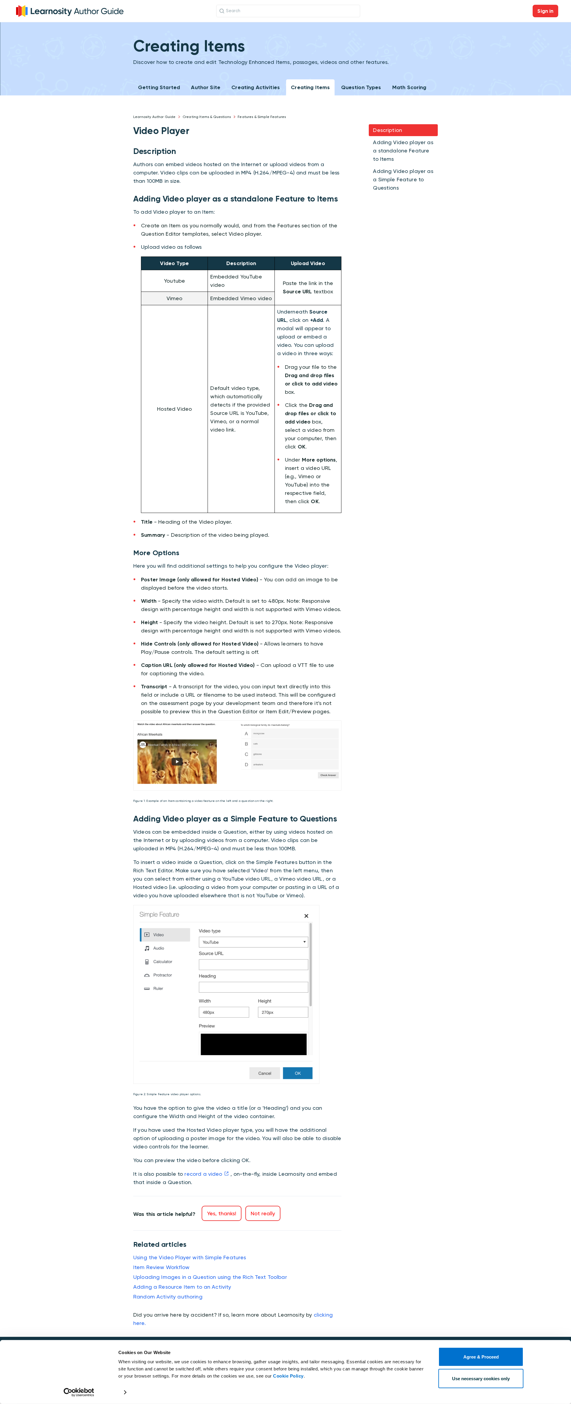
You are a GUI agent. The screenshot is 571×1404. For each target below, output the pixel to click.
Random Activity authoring (168, 1296)
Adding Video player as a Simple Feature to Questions (403, 179)
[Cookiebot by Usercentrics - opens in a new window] (79, 1392)
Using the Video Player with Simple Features (189, 1257)
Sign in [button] (545, 11)
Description (387, 130)
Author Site (205, 87)
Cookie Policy (288, 1375)
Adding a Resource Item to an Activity (182, 1287)
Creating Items (310, 87)
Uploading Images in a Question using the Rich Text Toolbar (210, 1277)
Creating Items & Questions (207, 117)
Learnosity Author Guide (154, 117)
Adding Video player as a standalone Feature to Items (403, 150)
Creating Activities (255, 87)
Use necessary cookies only (481, 1378)
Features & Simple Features (262, 117)
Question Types (361, 87)
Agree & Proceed (481, 1356)
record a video (203, 1174)
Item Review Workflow (161, 1267)
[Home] (70, 10)
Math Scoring (409, 87)
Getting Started (159, 87)
